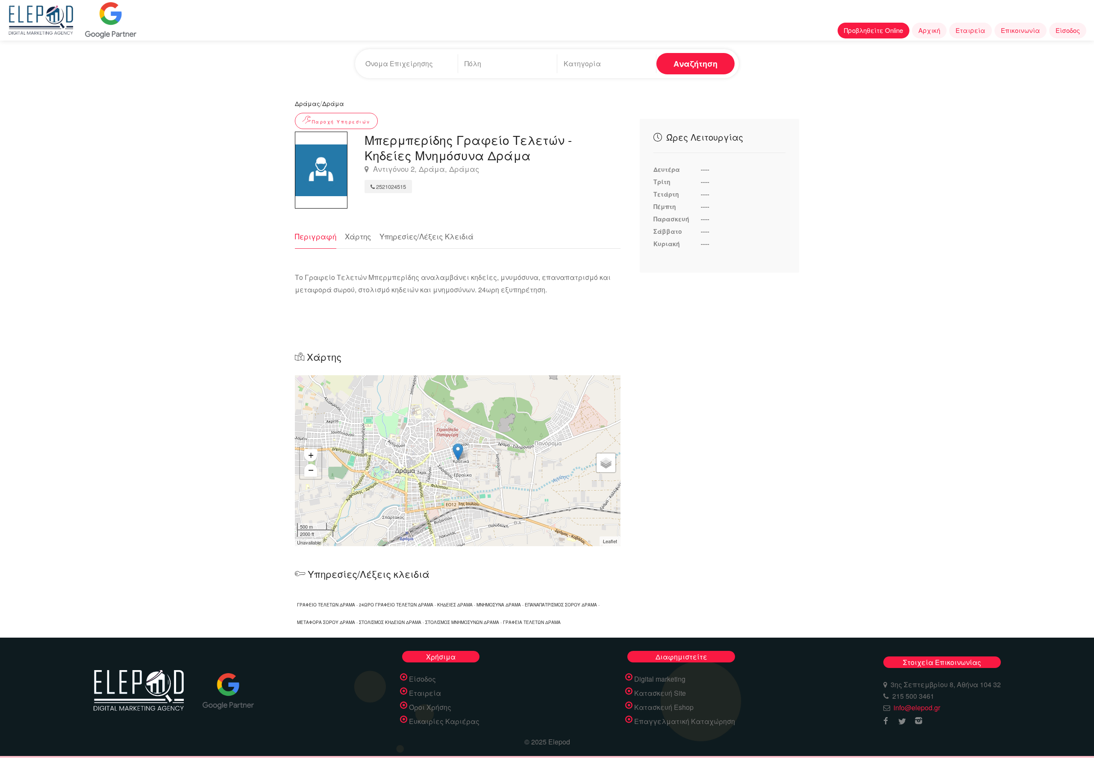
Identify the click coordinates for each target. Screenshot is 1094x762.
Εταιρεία (970, 30)
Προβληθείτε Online (873, 30)
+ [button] (311, 455)
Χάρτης (358, 236)
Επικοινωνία (1020, 30)
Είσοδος (1068, 30)
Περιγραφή (315, 236)
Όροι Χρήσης (430, 707)
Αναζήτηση (695, 63)
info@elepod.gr (917, 707)
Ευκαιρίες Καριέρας (444, 721)
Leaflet (610, 541)
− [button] (311, 470)
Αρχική (929, 30)
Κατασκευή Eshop (664, 707)
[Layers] (606, 462)
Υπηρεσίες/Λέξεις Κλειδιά (426, 236)
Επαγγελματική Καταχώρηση (684, 721)
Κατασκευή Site (660, 693)
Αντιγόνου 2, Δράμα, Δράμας (425, 169)
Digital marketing (659, 679)
